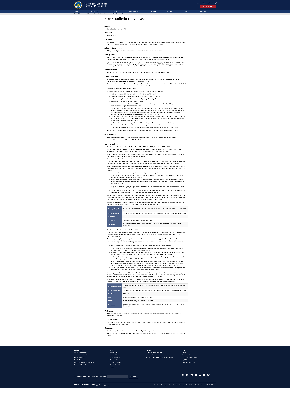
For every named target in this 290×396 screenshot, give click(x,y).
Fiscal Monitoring (114, 352)
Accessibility (205, 385)
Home (75, 14)
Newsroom (203, 11)
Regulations (198, 385)
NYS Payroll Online (114, 355)
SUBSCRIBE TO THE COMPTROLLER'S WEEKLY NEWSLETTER (90, 376)
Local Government (134, 11)
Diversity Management (79, 360)
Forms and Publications (187, 355)
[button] (216, 3)
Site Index (156, 385)
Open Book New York (115, 357)
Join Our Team (207, 6)
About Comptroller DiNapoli (80, 352)
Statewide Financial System (116, 365)
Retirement (114, 11)
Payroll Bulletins (92, 14)
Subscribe (204, 3)
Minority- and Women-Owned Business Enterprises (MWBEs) (160, 357)
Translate (211, 3)
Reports (185, 11)
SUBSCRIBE (133, 377)
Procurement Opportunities (80, 365)
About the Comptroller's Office (81, 355)
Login (198, 3)
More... (112, 367)
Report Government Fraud (188, 362)
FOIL (212, 385)
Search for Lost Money (115, 362)
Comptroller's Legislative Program (154, 352)
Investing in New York (151, 355)
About (76, 11)
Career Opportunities (79, 357)
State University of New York (104, 14)
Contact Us (184, 352)
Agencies (153, 11)
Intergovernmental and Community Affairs (84, 362)
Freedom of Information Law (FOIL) (190, 357)
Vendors (169, 11)
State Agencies (82, 14)
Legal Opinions (185, 360)
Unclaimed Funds (94, 11)
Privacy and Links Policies (186, 385)
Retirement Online (114, 360)
